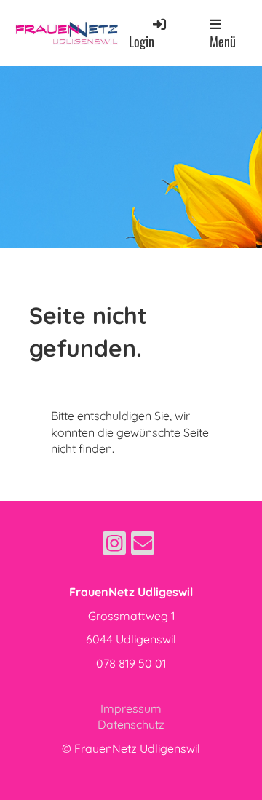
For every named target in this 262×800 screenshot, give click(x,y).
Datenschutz (131, 724)
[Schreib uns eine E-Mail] (142, 546)
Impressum (131, 708)
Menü (223, 41)
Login (141, 41)
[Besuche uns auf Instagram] (114, 546)
